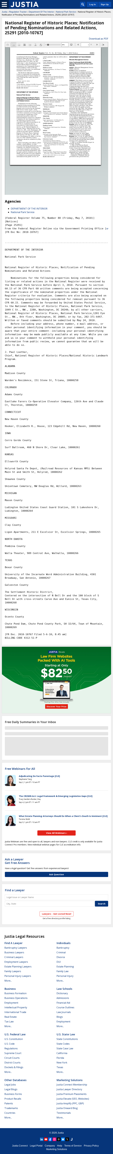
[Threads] (58, 1139)
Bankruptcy (62, 947)
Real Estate (10, 1016)
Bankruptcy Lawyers (15, 947)
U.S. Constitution (13, 1039)
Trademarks (11, 1108)
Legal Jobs (10, 1084)
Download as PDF (98, 38)
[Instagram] (54, 1139)
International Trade (15, 1012)
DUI (58, 961)
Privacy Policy (91, 1145)
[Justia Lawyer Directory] (71, 1139)
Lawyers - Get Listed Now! (56, 913)
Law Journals (63, 1012)
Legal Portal (36, 1145)
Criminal (61, 952)
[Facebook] (50, 1139)
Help (59, 1145)
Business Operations (16, 998)
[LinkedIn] (41, 1139)
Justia (4, 12)
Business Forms (13, 1094)
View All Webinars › (56, 832)
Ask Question (56, 874)
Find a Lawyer (15, 890)
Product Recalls (12, 1098)
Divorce (60, 957)
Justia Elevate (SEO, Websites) (72, 1098)
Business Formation (15, 993)
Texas (59, 1067)
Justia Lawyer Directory (69, 1089)
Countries (9, 1112)
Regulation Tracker (18, 12)
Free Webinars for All (20, 769)
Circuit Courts (12, 1057)
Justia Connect (20, 1145)
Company (50, 1145)
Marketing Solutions (69, 1080)
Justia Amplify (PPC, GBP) (70, 1103)
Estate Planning (65, 966)
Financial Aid (63, 1002)
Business (10, 989)
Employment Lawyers (16, 961)
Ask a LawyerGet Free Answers (17, 861)
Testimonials (63, 1112)
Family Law (62, 971)
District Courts (12, 1062)
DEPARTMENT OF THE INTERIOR (29, 208)
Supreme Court (12, 1053)
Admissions (62, 998)
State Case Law (64, 1048)
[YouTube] (46, 1139)
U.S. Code (9, 1043)
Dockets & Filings (13, 1067)
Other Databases (15, 1080)
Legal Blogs (10, 1089)
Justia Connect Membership (71, 1084)
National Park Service (66, 12)
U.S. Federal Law (15, 1034)
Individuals (63, 943)
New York (61, 1062)
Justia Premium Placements (71, 1094)
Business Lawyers (14, 952)
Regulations (11, 1048)
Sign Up (105, 4)
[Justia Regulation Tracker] (25, 4)
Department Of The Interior (41, 12)
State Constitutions (67, 1039)
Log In (92, 4)
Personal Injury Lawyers (17, 976)
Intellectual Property (15, 1007)
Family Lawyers (12, 971)
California (61, 1053)
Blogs (59, 1016)
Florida (60, 1057)
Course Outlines (65, 1007)
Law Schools (64, 989)
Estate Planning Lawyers (17, 966)
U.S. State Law (65, 1034)
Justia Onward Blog (67, 1108)
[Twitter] (67, 1139)
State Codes (63, 1043)
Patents (8, 1103)
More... (8, 980)
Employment (11, 1002)
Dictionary (62, 993)
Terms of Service (73, 1145)
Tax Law (9, 1021)
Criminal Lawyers (13, 957)
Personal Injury (64, 976)
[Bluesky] (63, 1139)
